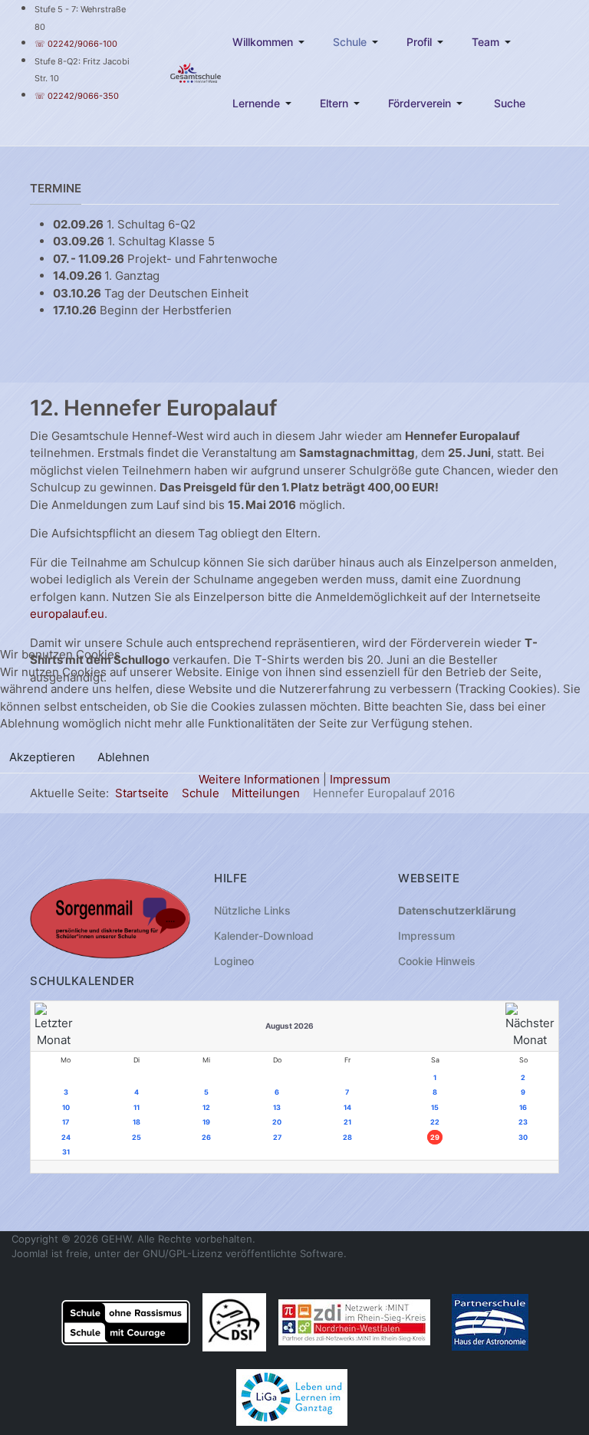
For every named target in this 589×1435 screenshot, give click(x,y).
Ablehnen (123, 757)
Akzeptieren (42, 757)
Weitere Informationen (259, 779)
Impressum (360, 779)
